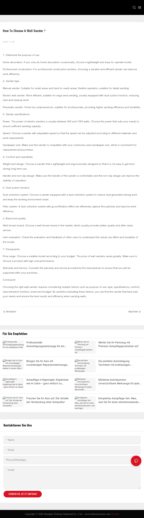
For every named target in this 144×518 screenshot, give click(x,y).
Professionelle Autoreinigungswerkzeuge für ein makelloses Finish (45, 344)
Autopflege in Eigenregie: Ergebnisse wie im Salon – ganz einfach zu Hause (47, 381)
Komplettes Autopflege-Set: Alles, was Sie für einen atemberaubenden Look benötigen (119, 400)
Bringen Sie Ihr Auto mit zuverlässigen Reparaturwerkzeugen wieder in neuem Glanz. (47, 363)
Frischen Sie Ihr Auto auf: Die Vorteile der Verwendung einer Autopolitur (47, 400)
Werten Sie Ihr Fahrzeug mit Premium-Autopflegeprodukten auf (118, 344)
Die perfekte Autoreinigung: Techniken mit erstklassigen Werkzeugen (114, 363)
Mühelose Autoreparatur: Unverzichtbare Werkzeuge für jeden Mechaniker (119, 381)
